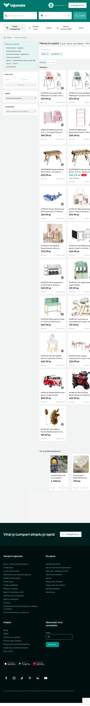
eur (53, 62)
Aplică (21, 85)
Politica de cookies (13, 641)
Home (9, 37)
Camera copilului (13, 57)
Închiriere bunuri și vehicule (16, 612)
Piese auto (8, 581)
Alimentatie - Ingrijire (15, 48)
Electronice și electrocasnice (17, 574)
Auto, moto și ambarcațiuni (16, 564)
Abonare (52, 644)
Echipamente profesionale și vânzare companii (21, 607)
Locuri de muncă (11, 571)
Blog (6, 630)
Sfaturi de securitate (55, 585)
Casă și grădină (11, 585)
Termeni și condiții (12, 637)
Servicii (7, 602)
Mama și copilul (11, 588)
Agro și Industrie (11, 599)
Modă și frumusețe (12, 578)
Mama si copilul (21, 37)
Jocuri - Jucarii (12, 63)
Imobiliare (8, 567)
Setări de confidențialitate (16, 648)
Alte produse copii (13, 51)
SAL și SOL (8, 651)
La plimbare (11, 67)
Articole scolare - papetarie (17, 54)
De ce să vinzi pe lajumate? (58, 567)
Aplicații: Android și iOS (57, 571)
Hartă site (50, 592)
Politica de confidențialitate (17, 644)
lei (49, 62)
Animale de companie (14, 595)
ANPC (6, 633)
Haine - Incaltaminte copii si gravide (20, 60)
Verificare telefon (54, 574)
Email (48, 633)
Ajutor (48, 578)
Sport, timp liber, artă (13, 592)
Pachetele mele (53, 564)
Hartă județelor (53, 588)
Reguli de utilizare (54, 581)
